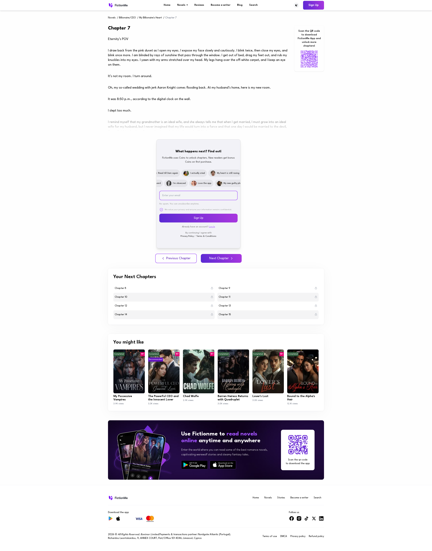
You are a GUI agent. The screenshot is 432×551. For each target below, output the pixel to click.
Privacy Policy (187, 236)
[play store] (194, 464)
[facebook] (291, 519)
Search (253, 5)
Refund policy (316, 536)
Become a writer (220, 5)
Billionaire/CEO (127, 18)
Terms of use (269, 536)
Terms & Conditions (206, 236)
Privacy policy (297, 536)
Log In (212, 227)
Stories (281, 498)
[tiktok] (306, 519)
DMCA (283, 536)
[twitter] (314, 519)
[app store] (223, 464)
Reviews (199, 5)
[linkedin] (321, 519)
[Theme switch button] (296, 5)
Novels (182, 5)
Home (167, 5)
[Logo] (118, 5)
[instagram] (299, 519)
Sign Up (313, 5)
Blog (239, 5)
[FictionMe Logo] (118, 498)
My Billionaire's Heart (150, 18)
